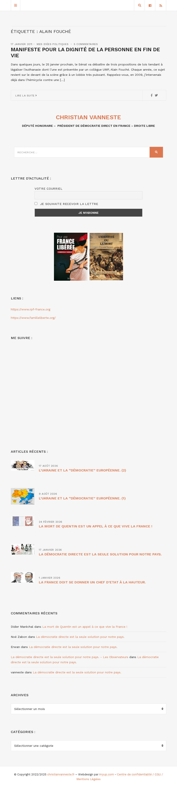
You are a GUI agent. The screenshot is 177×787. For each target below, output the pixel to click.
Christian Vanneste (88, 117)
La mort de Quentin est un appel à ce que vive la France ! (95, 526)
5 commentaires (86, 44)
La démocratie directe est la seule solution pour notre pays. (100, 554)
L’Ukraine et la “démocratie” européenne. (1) (82, 498)
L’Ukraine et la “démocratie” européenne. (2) (82, 470)
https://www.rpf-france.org (30, 309)
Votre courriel (49, 188)
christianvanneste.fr (60, 774)
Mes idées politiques (52, 44)
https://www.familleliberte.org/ (33, 317)
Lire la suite (25, 95)
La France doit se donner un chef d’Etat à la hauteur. (92, 582)
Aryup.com (106, 774)
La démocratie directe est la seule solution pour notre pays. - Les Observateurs (69, 657)
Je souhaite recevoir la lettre (68, 204)
